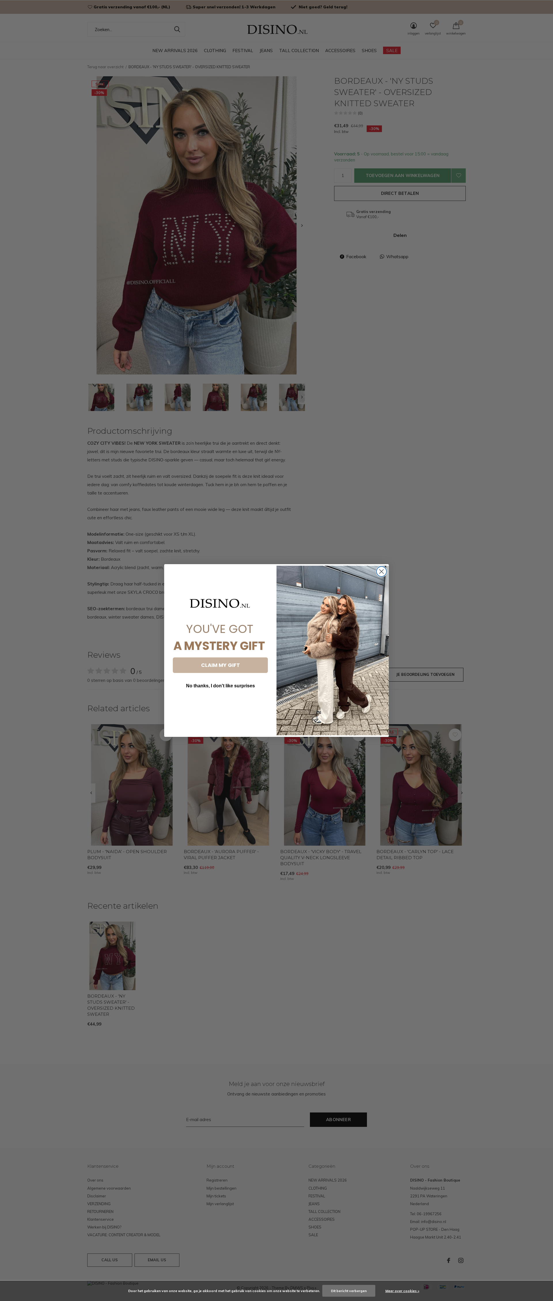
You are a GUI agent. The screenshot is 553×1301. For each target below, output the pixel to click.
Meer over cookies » (402, 1291)
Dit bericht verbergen (349, 1291)
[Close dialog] (381, 571)
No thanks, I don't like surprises (220, 685)
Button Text (220, 703)
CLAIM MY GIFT (220, 665)
